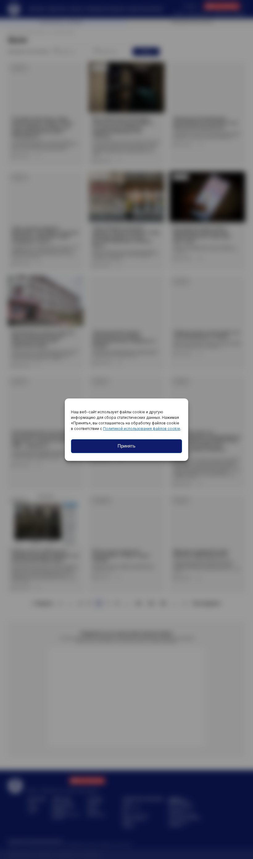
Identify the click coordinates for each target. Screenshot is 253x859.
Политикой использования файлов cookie (141, 428)
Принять (126, 445)
